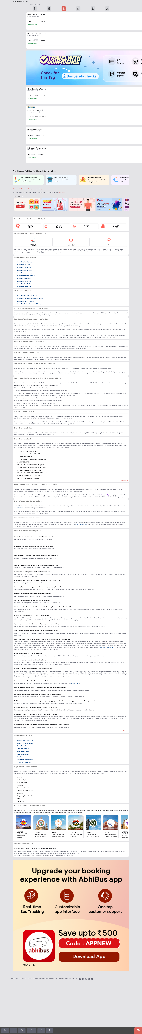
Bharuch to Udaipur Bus (24, 273)
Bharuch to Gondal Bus (24, 270)
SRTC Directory (73, 812)
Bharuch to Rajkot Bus (24, 281)
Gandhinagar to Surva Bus (25, 759)
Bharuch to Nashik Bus (24, 267)
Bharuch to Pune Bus (23, 264)
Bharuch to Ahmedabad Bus (26, 275)
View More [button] (124, 480)
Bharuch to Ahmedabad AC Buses (27, 295)
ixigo (17, 978)
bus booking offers (107, 495)
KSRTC (54, 833)
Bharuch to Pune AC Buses (25, 301)
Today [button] (31, 4)
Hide (124, 731)
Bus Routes (22, 189)
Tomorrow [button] (37, 4)
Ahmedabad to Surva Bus (25, 740)
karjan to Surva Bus (23, 754)
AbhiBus (13, 978)
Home (14, 189)
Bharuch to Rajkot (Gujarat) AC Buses (29, 304)
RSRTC (107, 833)
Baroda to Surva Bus (23, 757)
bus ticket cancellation (106, 647)
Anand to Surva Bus (23, 751)
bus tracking (75, 683)
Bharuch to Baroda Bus (24, 278)
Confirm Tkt (23, 978)
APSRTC (20, 832)
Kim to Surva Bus (22, 746)
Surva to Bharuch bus (81, 524)
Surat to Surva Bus (23, 748)
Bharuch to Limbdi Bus (24, 286)
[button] (35, 8)
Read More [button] (62, 192)
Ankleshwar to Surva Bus (25, 743)
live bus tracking (19, 508)
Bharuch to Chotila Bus (24, 284)
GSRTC (89, 833)
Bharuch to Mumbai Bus (24, 262)
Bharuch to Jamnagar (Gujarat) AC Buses (30, 298)
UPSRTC (125, 832)
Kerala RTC (74, 833)
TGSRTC (38, 833)
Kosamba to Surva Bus (24, 762)
